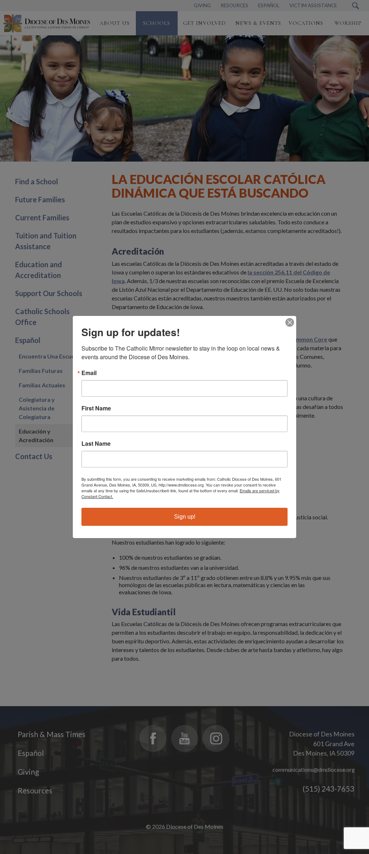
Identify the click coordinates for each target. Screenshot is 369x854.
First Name (96, 408)
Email (89, 373)
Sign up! (184, 517)
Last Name (96, 443)
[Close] (289, 322)
